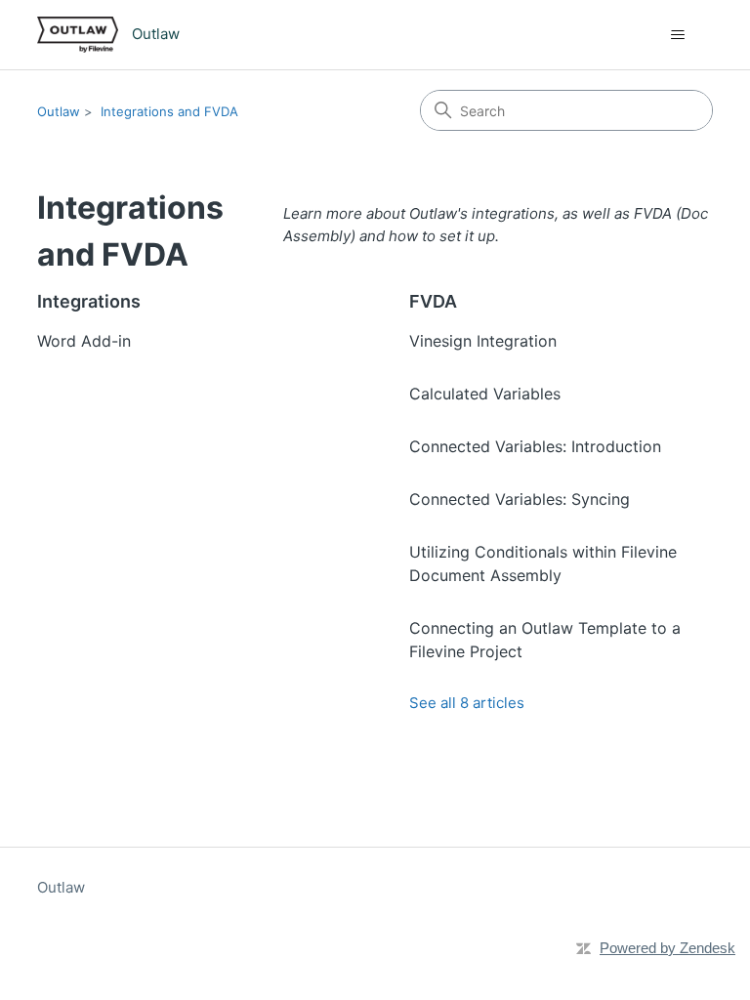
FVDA (433, 301)
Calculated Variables (485, 393)
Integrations (89, 301)
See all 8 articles (466, 702)
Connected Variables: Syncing (519, 499)
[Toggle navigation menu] (678, 35)
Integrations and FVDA (169, 111)
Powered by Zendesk (667, 947)
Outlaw (58, 111)
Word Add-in (84, 341)
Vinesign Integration (483, 341)
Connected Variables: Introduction (535, 446)
